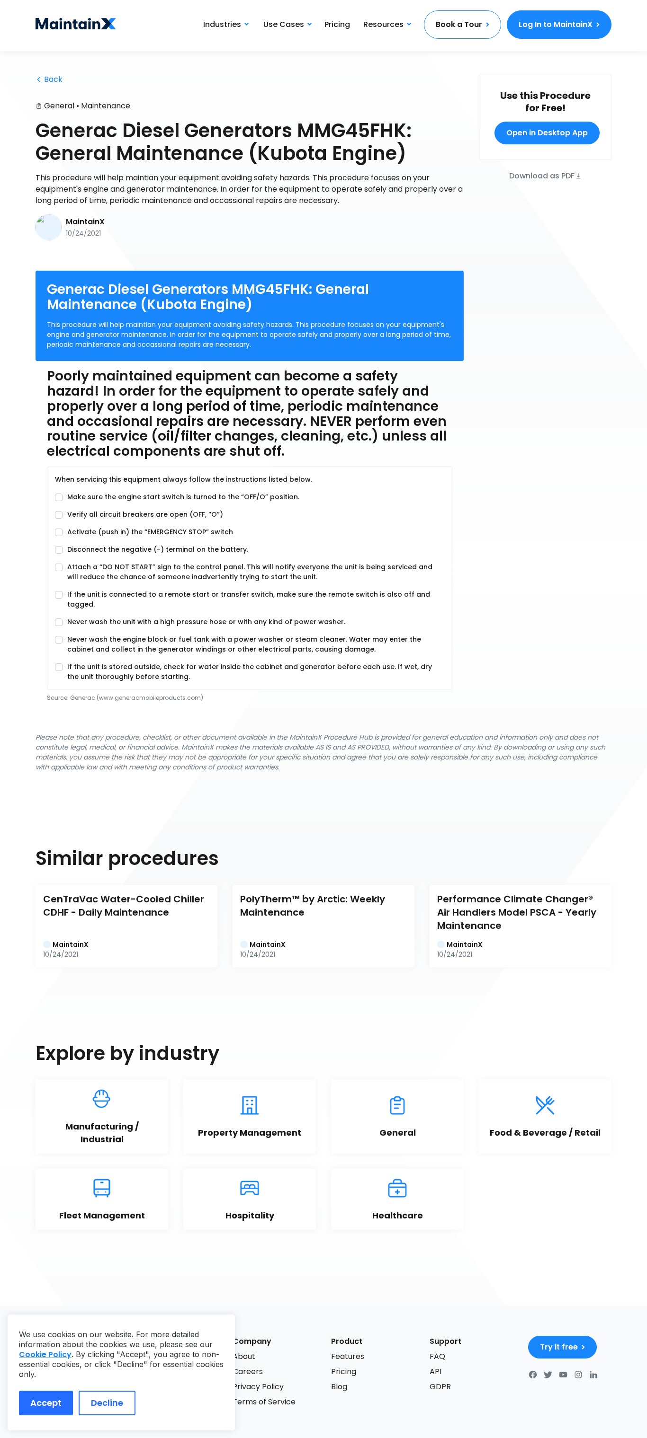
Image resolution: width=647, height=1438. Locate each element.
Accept (46, 1403)
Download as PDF (542, 175)
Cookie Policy (45, 1354)
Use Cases (283, 24)
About (244, 1356)
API (435, 1371)
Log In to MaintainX (556, 24)
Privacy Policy (258, 1386)
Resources (383, 24)
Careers (248, 1371)
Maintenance (105, 105)
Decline (107, 1403)
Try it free (559, 1346)
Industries (222, 24)
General (59, 105)
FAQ (437, 1356)
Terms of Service (264, 1401)
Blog (339, 1386)
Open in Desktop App (547, 132)
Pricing (337, 24)
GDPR (440, 1386)
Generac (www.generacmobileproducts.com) (136, 698)
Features (347, 1356)
